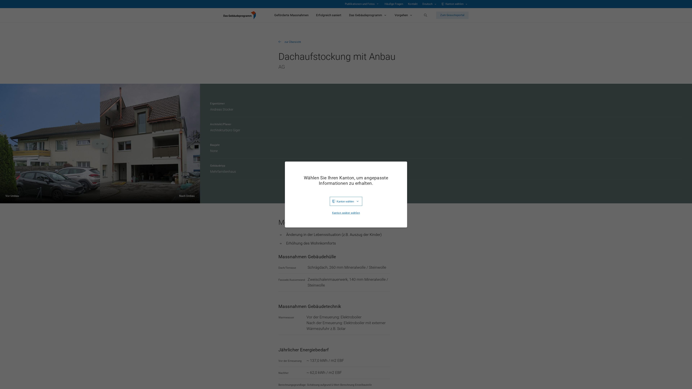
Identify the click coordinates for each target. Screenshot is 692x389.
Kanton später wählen (346, 213)
